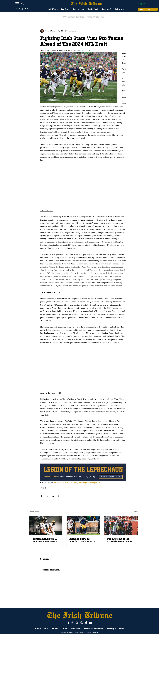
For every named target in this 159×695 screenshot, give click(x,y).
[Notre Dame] (45, 525)
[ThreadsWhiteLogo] (22, 9)
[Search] (22, 3)
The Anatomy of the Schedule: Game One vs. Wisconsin (120, 540)
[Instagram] (19, 9)
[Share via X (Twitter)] (47, 496)
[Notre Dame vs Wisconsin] (121, 525)
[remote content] (83, 185)
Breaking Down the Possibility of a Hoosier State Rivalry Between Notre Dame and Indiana (82, 540)
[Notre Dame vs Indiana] (83, 525)
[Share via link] (58, 496)
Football (43, 488)
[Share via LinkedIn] (53, 496)
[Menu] (17, 4)
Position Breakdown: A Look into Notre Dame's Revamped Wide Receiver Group (44, 540)
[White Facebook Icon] (16, 9)
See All (135, 511)
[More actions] (125, 31)
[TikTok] (25, 9)
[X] (27, 9)
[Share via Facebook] (41, 496)
